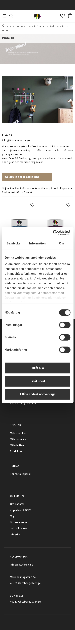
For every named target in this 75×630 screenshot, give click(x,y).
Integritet (15, 535)
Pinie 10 (5, 30)
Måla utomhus (18, 433)
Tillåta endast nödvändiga (37, 394)
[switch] (64, 325)
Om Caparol (17, 504)
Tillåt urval (37, 381)
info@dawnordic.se (21, 565)
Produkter (16, 451)
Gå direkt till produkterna (22, 177)
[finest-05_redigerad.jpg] (19, 217)
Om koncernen (19, 522)
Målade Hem (17, 445)
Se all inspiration (57, 26)
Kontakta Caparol (20, 474)
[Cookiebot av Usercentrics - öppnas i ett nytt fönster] (53, 232)
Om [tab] (61, 243)
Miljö (12, 516)
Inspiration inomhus (36, 26)
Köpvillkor (16, 510)
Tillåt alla (37, 368)
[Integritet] (21, 535)
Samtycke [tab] (13, 243)
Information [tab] (37, 243)
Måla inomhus (16, 26)
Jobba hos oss (19, 529)
